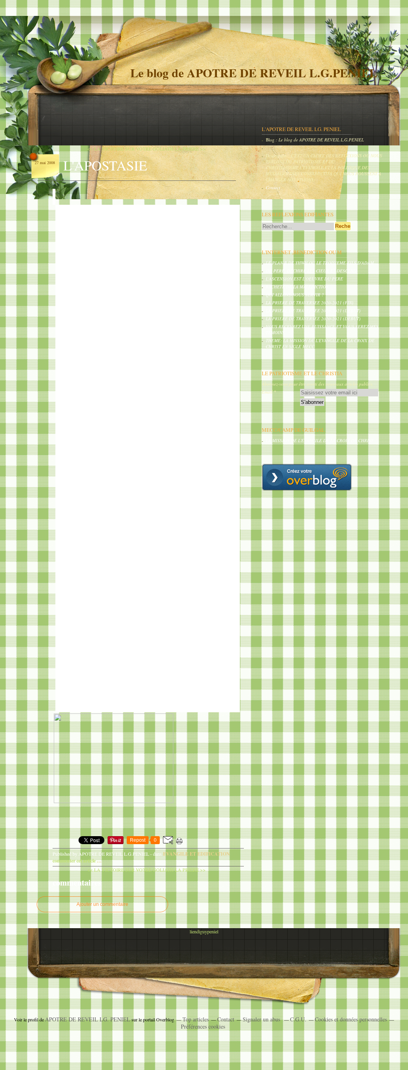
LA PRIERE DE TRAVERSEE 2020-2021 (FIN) (309, 303)
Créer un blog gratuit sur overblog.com (307, 477)
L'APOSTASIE (105, 165)
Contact (273, 187)
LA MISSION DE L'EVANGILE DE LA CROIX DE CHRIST (319, 440)
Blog (270, 140)
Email (267, 392)
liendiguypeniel (204, 931)
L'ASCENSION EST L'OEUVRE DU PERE (304, 279)
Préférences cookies (203, 1026)
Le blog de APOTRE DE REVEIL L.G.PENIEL (253, 72)
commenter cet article (75, 860)
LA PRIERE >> (190, 148)
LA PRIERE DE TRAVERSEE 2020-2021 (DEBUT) (313, 311)
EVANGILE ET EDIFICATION (196, 854)
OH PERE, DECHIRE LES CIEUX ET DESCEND (311, 271)
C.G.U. (298, 1019)
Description (277, 156)
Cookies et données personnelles (351, 1019)
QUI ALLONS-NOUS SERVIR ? (295, 295)
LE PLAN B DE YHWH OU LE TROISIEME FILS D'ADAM (320, 263)
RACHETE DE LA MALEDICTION (297, 287)
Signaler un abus (262, 1019)
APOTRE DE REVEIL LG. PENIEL (87, 1019)
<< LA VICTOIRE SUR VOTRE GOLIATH (130, 148)
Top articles (195, 1019)
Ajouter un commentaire (102, 904)
